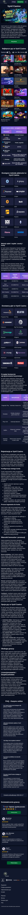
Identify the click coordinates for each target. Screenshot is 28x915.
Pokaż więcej (14, 862)
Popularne (3, 52)
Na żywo (10, 52)
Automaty (22, 52)
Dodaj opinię (14, 812)
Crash (16, 52)
